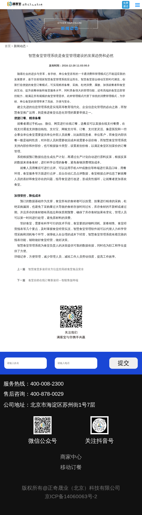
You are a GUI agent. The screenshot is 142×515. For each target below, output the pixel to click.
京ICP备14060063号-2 (71, 496)
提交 (123, 363)
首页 (8, 46)
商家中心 (71, 457)
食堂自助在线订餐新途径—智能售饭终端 (53, 280)
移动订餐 (71, 467)
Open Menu (137, 5)
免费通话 (125, 4)
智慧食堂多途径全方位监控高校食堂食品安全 (56, 269)
